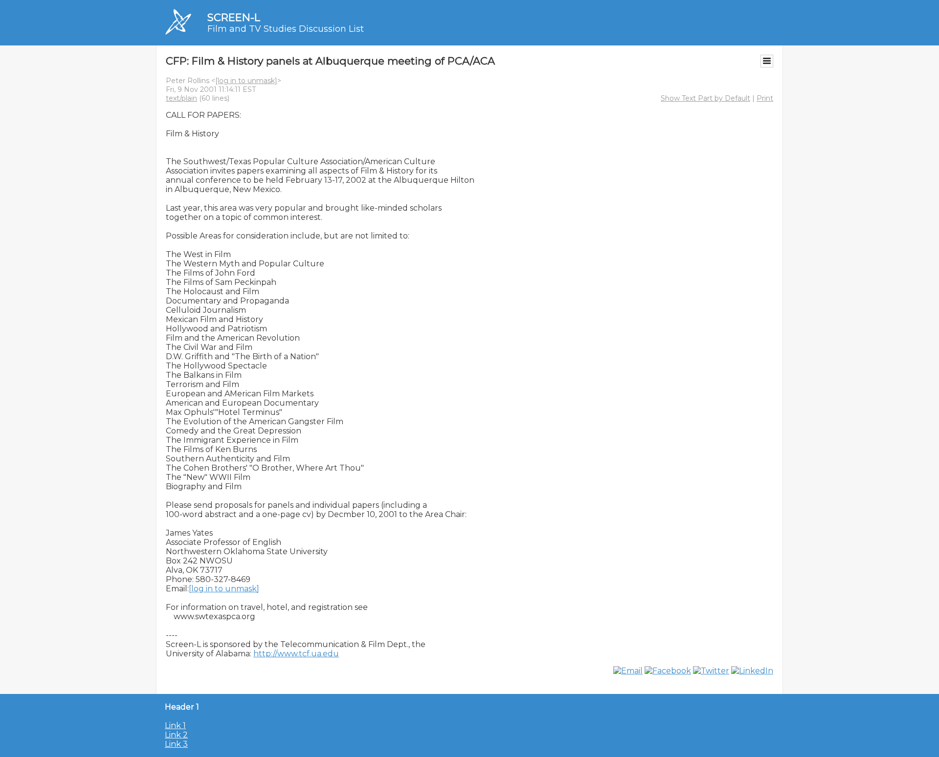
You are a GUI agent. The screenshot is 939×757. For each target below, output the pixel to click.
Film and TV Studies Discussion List (285, 28)
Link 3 (176, 744)
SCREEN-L (233, 17)
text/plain (181, 98)
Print (765, 98)
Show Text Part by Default (705, 98)
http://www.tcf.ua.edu (296, 653)
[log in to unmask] (246, 80)
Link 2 (176, 734)
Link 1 (175, 725)
